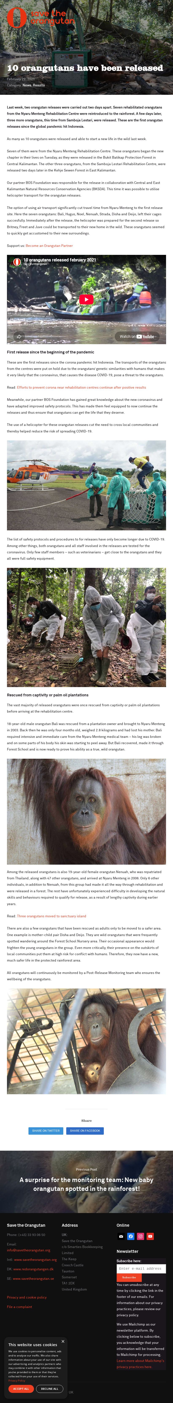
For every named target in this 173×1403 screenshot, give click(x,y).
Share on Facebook (85, 1130)
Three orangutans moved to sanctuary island (51, 916)
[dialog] (36, 1368)
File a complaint (19, 1307)
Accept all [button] (21, 1389)
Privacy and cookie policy (27, 1297)
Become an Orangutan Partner (49, 245)
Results (39, 85)
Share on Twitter (45, 1130)
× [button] (62, 1341)
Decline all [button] (49, 1389)
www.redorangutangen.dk (33, 1269)
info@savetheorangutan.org (28, 1250)
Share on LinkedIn (125, 1130)
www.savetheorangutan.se (33, 1278)
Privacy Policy (16, 1380)
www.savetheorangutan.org (35, 1259)
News (27, 85)
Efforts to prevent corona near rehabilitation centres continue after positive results (81, 387)
